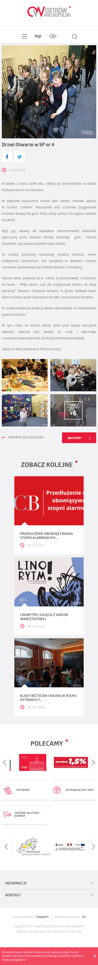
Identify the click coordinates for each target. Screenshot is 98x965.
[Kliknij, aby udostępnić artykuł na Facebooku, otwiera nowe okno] (7, 157)
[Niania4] (25, 375)
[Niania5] (73, 375)
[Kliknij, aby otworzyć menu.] (23, 36)
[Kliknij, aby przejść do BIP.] (38, 36)
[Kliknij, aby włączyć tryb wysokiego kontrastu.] (52, 36)
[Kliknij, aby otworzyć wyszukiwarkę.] (74, 36)
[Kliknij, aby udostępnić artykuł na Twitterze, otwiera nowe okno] (19, 157)
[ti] (47, 932)
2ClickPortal (73, 932)
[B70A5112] (25, 410)
